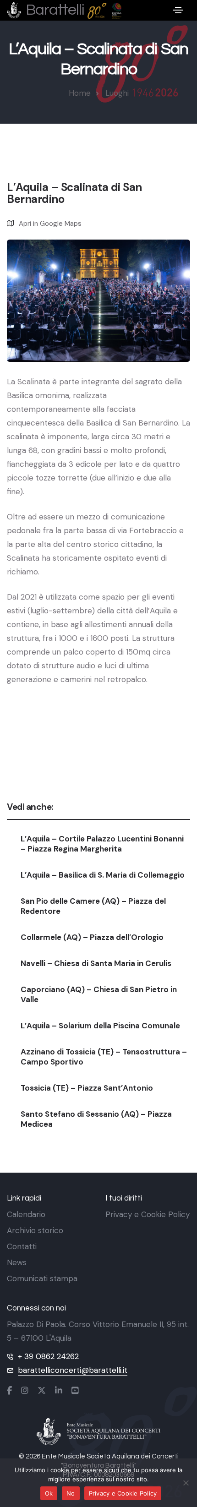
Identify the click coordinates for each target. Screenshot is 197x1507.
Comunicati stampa (42, 1278)
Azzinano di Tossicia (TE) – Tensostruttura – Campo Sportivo (104, 1057)
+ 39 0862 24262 (48, 1356)
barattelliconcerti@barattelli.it (72, 1370)
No (70, 1493)
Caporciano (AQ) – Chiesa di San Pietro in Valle (99, 994)
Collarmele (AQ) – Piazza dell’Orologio (92, 937)
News (17, 1262)
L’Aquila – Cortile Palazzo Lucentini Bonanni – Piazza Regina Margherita (102, 844)
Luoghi (117, 93)
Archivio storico (35, 1230)
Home (80, 93)
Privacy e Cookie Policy (147, 1214)
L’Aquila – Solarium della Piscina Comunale (100, 1026)
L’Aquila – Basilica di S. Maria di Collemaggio (103, 875)
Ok (49, 1493)
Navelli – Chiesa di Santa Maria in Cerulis (96, 963)
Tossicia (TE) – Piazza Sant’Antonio (87, 1088)
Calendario (26, 1214)
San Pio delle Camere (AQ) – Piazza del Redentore (93, 906)
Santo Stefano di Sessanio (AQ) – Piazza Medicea (96, 1119)
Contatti (22, 1246)
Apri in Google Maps (50, 223)
